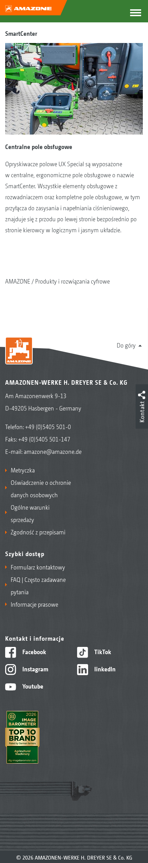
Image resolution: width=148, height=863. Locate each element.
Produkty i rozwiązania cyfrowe (72, 281)
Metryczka (23, 470)
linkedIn (104, 668)
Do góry (126, 345)
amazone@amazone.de (53, 451)
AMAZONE (17, 281)
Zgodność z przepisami (38, 532)
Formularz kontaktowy (38, 567)
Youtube (32, 686)
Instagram (34, 668)
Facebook (33, 651)
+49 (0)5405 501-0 (48, 426)
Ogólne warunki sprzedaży (30, 513)
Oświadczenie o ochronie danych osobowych (41, 488)
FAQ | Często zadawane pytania (38, 585)
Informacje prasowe (34, 604)
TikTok (102, 651)
